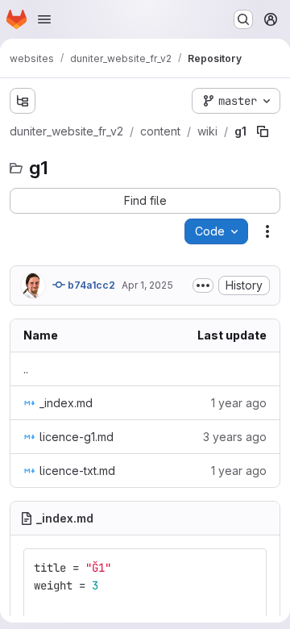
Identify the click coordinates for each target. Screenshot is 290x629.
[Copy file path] (263, 131)
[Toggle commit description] (203, 285)
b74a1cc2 (90, 285)
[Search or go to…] (243, 19)
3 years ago (235, 437)
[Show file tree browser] (22, 101)
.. (25, 369)
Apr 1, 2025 (147, 285)
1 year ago (239, 403)
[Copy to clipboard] (247, 568)
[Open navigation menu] (44, 19)
